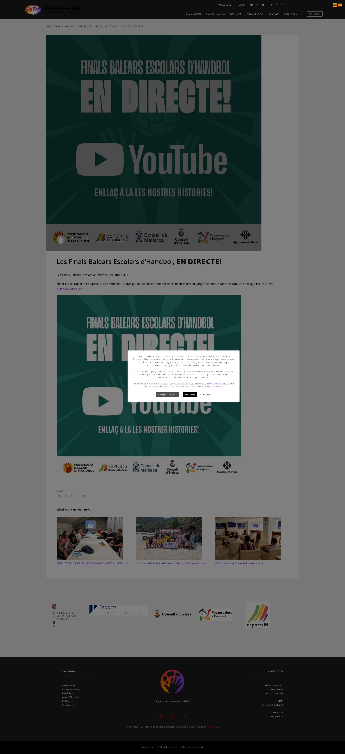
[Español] (340, 4)
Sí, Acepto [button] (205, 394)
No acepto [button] (190, 394)
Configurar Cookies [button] (167, 394)
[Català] (335, 4)
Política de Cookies (213, 386)
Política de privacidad (218, 383)
